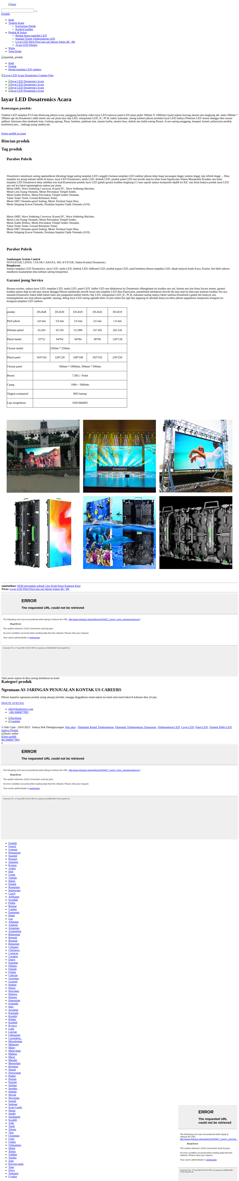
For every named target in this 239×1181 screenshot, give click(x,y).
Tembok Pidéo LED (220, 727)
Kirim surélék (8, 736)
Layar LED (187, 727)
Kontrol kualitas (24, 29)
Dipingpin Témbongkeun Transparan (135, 727)
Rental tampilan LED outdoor (24, 69)
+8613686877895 (18, 712)
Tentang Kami (16, 22)
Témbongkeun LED (168, 727)
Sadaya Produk (9, 730)
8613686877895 (10, 739)
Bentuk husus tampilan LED (31, 35)
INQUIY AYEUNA (12, 703)
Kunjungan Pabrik (25, 26)
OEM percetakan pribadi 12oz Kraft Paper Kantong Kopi (48, 585)
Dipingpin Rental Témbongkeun (96, 727)
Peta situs (70, 727)
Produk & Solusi (17, 32)
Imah (11, 19)
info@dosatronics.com (20, 709)
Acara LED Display (26, 45)
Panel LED (201, 727)
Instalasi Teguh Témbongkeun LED (35, 38)
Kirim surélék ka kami (13, 133)
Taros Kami (14, 51)
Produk (12, 66)
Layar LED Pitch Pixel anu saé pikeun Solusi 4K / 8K (45, 41)
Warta (11, 48)
